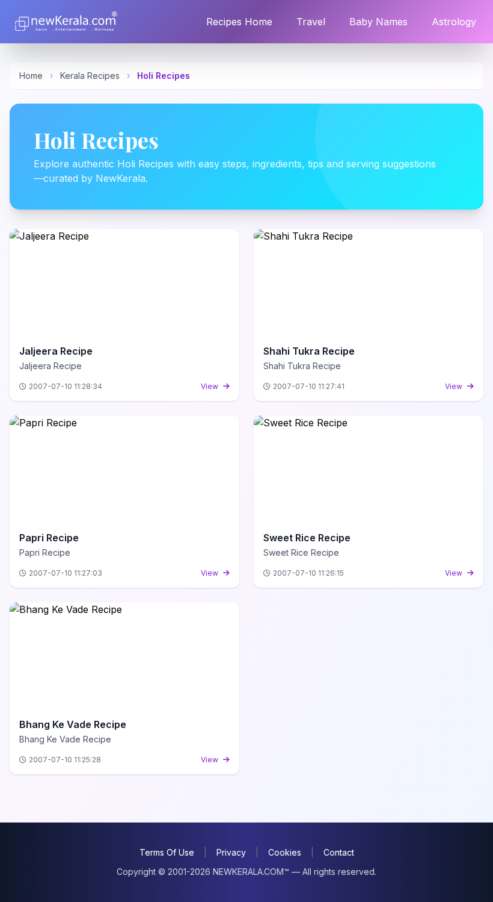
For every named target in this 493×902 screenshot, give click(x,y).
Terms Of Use (166, 852)
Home (31, 75)
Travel (310, 22)
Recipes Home (239, 22)
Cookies (284, 852)
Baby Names (378, 22)
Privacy (231, 852)
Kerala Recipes (90, 75)
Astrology (454, 22)
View (209, 386)
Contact (338, 852)
